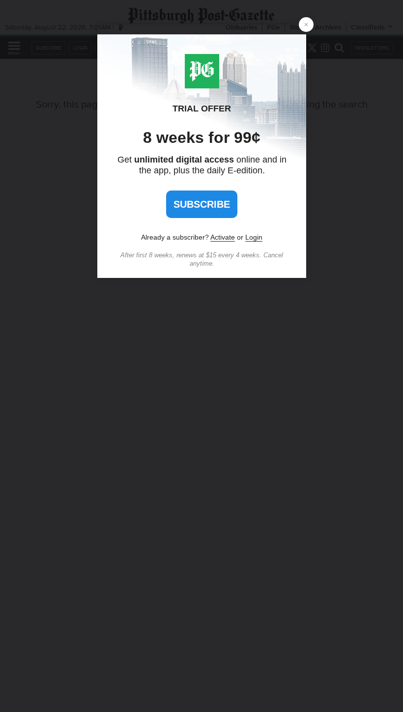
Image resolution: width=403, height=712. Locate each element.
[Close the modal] (306, 24)
